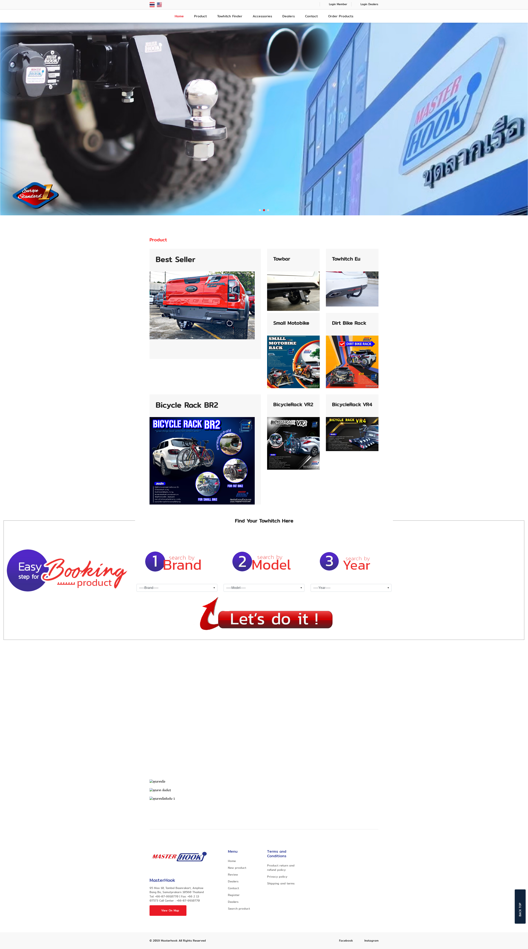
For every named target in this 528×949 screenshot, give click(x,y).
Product (200, 16)
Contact (311, 16)
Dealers (288, 16)
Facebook (346, 940)
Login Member (338, 4)
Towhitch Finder (229, 16)
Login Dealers (369, 4)
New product (237, 867)
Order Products (340, 16)
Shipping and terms (281, 883)
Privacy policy (277, 876)
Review (233, 874)
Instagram (371, 940)
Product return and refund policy (281, 867)
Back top (520, 909)
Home (179, 16)
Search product (239, 908)
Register (234, 895)
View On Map (170, 910)
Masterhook (169, 940)
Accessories (262, 16)
